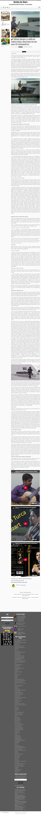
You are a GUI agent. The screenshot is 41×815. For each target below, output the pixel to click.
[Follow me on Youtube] (8, 7)
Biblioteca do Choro (17, 653)
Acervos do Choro (17, 643)
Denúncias (16, 670)
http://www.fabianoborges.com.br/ (17, 580)
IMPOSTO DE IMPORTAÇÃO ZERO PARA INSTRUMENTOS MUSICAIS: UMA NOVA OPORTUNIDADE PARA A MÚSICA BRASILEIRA (22, 618)
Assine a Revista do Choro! (21, 626)
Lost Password (3, 625)
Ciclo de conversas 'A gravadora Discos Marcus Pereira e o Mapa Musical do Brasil (20, 662)
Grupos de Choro (17, 691)
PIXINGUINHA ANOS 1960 (18, 739)
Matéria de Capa (17, 717)
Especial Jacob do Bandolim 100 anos (20, 680)
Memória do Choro (17, 718)
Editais (16, 673)
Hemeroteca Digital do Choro (19, 692)
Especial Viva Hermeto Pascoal (19, 685)
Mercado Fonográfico (18, 719)
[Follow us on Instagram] (10, 7)
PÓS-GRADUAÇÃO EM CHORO (19, 746)
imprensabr (30, 46)
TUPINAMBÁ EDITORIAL (18, 769)
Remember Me (7, 621)
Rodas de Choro (17, 757)
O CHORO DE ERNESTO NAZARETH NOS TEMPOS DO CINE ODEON (22, 633)
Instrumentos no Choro (18, 701)
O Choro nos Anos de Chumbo (19, 724)
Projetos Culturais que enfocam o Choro (20, 750)
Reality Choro (17, 752)
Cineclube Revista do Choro (19, 664)
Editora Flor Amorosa (18, 674)
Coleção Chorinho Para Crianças (19, 668)
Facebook (16, 687)
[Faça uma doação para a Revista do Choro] (7, 631)
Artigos (16, 649)
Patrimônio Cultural (17, 735)
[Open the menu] (39, 7)
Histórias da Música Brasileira (19, 693)
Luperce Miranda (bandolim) (19, 714)
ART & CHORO (17, 648)
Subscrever (20, 782)
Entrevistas (16, 676)
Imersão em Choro (17, 696)
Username (7, 616)
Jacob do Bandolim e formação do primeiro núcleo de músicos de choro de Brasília (20, 705)
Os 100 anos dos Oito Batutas (19, 729)
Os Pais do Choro (17, 733)
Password (7, 618)
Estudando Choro (17, 686)
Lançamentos (17, 709)
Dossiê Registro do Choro (18, 671)
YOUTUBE (16, 772)
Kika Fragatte (17, 708)
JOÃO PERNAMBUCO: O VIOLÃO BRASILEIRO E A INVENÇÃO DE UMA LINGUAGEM (20, 799)
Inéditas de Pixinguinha (18, 698)
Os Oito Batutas (17, 731)
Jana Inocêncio (17, 707)
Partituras (16, 734)
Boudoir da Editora (17, 654)
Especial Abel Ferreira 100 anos (19, 679)
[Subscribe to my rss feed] (2, 7)
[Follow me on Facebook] (6, 7)
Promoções (16, 751)
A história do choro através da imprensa (20, 642)
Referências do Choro (18, 755)
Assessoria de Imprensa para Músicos (20, 652)
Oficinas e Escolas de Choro (19, 728)
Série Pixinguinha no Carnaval (19, 764)
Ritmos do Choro (17, 756)
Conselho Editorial (17, 669)
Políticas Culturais (17, 745)
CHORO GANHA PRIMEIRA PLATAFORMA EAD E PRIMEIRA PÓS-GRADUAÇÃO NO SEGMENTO (20, 807)
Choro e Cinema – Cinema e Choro (19, 657)
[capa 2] (25, 90)
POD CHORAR (17, 742)
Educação (16, 675)
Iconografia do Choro (18, 695)
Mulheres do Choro (17, 720)
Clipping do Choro (17, 665)
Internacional (17, 702)
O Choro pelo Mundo (18, 725)
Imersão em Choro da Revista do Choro (20, 697)
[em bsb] (25, 372)
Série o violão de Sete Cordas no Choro (20, 763)
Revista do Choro (20, 2)
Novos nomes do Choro (18, 723)
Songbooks (16, 768)
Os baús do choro (17, 730)
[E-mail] (4, 7)
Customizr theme (23, 813)
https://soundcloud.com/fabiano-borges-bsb (18, 582)
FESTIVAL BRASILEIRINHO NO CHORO (20, 690)
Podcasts (16, 744)
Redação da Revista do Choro (19, 753)
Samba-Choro (17, 758)
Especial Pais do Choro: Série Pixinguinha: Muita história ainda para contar (20, 683)
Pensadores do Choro (18, 736)
